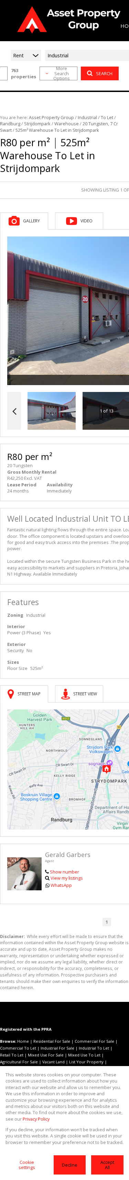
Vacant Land (53, 1061)
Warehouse (66, 123)
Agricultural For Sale (19, 1061)
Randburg (10, 123)
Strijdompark (37, 123)
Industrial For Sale (57, 1048)
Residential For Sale (51, 1041)
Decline (69, 1165)
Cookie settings (27, 1164)
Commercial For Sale (94, 1041)
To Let (107, 117)
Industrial (87, 117)
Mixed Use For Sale (46, 1054)
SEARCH (104, 73)
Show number (64, 872)
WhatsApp (61, 885)
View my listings (67, 878)
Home (23, 1041)
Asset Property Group (51, 117)
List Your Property (86, 1061)
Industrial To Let (94, 1048)
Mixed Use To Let (84, 1054)
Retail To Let (11, 1054)
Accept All (107, 1164)
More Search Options (61, 73)
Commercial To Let (18, 1048)
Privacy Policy (36, 1119)
